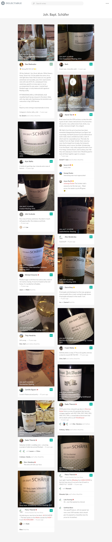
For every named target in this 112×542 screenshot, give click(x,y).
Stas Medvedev (30, 64)
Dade (27, 524)
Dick (20, 344)
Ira (20, 116)
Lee (27, 227)
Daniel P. (62, 160)
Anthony (62, 430)
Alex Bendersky (70, 237)
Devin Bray (69, 287)
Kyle (67, 494)
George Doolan (68, 173)
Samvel (66, 302)
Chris (61, 358)
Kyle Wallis (29, 161)
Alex (74, 424)
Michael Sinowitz (31, 275)
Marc (21, 529)
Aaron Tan (68, 115)
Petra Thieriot (30, 510)
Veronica (79, 424)
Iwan (66, 160)
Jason (21, 290)
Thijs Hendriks (30, 335)
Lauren (31, 451)
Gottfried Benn (68, 508)
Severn (24, 116)
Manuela (68, 488)
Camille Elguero (30, 390)
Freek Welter (69, 348)
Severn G (66, 165)
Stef (24, 344)
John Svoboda (30, 214)
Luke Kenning (68, 499)
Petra (38, 451)
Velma (67, 430)
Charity (28, 457)
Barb (66, 64)
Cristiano (22, 457)
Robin (27, 290)
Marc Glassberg (29, 462)
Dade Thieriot (30, 440)
